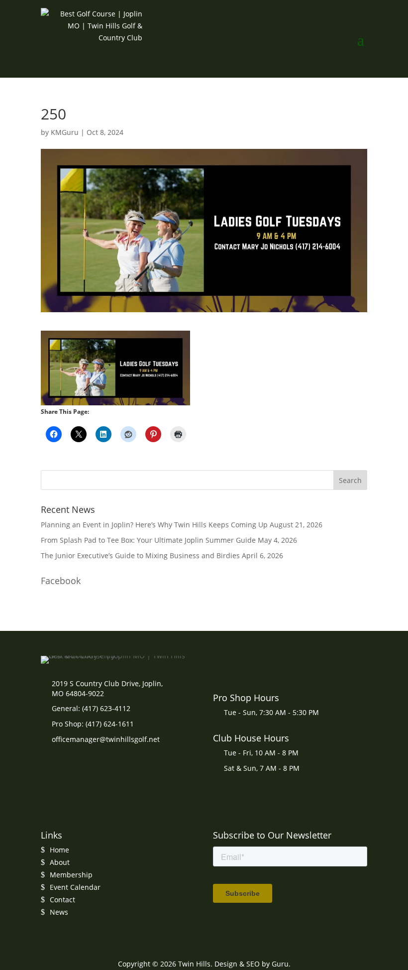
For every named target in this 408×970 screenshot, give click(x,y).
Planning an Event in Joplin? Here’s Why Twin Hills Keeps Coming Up (154, 524)
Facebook (61, 581)
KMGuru (65, 132)
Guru (280, 964)
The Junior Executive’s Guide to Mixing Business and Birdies (140, 555)
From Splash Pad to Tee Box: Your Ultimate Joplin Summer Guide (148, 540)
